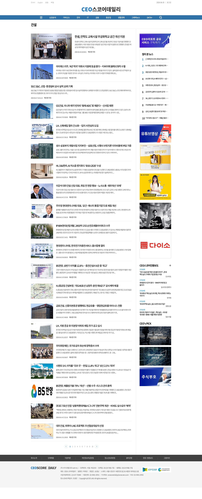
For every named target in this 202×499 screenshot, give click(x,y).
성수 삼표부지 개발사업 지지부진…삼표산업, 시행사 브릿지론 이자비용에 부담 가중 (93, 145)
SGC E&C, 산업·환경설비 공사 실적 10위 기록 (52, 86)
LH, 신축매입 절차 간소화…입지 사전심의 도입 (77, 125)
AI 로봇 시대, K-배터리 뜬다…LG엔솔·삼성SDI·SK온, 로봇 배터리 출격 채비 (157, 78)
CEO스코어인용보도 (149, 265)
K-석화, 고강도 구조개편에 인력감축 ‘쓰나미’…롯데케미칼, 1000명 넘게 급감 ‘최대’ (157, 65)
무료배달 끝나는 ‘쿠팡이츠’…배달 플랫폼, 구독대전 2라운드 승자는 (157, 105)
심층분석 (52, 17)
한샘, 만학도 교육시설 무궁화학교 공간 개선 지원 (100, 36)
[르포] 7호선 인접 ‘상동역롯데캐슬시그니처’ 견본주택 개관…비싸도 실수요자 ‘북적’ (93, 406)
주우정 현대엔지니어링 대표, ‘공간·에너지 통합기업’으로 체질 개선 (86, 205)
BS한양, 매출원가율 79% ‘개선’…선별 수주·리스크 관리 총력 (84, 386)
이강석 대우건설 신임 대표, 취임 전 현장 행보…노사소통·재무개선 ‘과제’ (88, 185)
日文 (46, 2)
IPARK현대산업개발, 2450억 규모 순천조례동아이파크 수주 (83, 225)
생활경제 (121, 17)
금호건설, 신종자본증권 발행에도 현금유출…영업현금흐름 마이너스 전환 (89, 305)
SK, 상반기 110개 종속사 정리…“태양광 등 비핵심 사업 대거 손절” (157, 98)
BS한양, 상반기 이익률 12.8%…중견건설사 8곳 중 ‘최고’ (81, 265)
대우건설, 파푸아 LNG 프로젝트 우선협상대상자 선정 (80, 426)
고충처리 (167, 458)
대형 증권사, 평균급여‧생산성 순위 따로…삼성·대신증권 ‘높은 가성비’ (157, 85)
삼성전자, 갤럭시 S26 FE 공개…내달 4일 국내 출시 (157, 91)
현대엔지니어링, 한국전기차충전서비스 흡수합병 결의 (80, 245)
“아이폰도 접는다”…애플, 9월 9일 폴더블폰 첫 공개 (157, 118)
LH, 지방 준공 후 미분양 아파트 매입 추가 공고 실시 (79, 325)
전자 (78, 17)
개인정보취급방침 (88, 458)
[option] (155, 157)
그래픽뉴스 (136, 17)
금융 (97, 17)
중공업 (108, 17)
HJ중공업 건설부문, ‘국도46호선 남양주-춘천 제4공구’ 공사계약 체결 (87, 285)
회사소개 (34, 458)
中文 (52, 2)
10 (92, 446)
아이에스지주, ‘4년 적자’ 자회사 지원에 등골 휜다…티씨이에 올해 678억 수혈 (90, 66)
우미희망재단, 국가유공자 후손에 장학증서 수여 (77, 345)
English (40, 2)
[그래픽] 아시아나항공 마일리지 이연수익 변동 (157, 59)
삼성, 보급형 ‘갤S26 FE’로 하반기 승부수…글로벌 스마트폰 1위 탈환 (157, 111)
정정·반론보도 (148, 458)
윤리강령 (129, 458)
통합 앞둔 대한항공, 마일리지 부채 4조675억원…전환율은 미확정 (157, 72)
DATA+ (149, 17)
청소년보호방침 (110, 458)
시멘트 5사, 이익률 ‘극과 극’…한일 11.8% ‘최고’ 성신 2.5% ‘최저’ (85, 365)
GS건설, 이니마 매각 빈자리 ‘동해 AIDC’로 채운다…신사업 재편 (84, 105)
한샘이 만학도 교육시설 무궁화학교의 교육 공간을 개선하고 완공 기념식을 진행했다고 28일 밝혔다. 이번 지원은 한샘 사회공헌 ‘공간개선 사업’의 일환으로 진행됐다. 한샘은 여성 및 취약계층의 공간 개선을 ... (103, 44)
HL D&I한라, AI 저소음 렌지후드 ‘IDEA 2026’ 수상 (78, 165)
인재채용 (51, 458)
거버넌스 (66, 17)
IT (87, 17)
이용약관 (68, 458)
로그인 (169, 2)
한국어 (33, 2)
